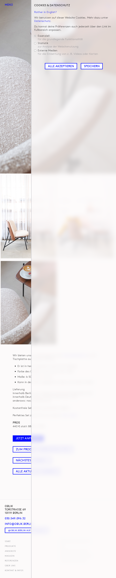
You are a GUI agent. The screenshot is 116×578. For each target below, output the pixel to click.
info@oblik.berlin (19, 524)
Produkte (10, 546)
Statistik (58, 44)
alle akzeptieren (61, 66)
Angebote (10, 551)
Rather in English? (45, 12)
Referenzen (11, 560)
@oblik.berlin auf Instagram (26, 530)
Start (8, 541)
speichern (92, 66)
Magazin (10, 555)
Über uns (10, 565)
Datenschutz (42, 21)
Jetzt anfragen (28, 438)
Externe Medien (68, 52)
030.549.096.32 (15, 518)
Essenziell (60, 37)
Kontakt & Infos (14, 570)
